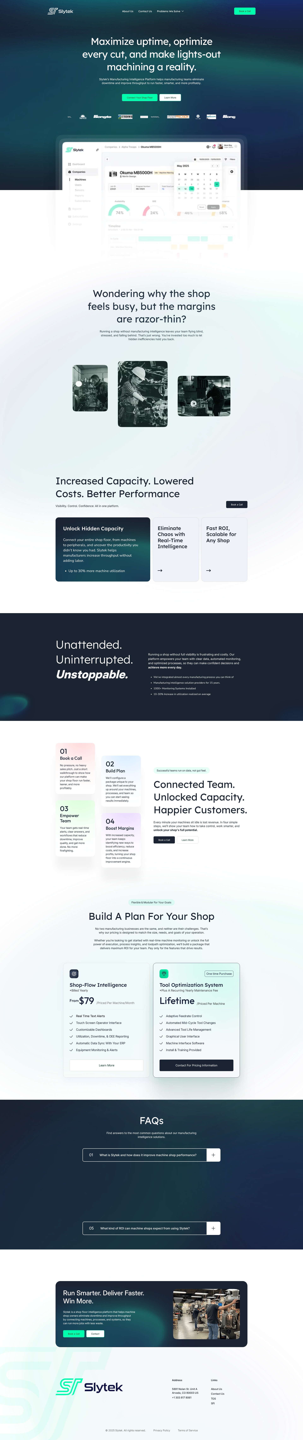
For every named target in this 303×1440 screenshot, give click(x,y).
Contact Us (145, 11)
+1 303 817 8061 (181, 1397)
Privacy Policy (161, 1430)
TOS (213, 1398)
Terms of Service (188, 1430)
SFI (213, 1403)
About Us (127, 11)
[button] (171, 11)
